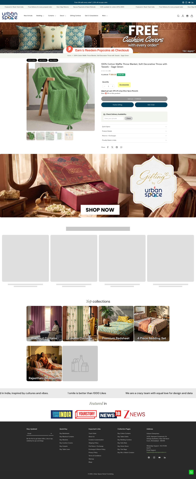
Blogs (90, 462)
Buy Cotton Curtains (124, 433)
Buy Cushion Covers (66, 443)
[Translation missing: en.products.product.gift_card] (187, 16)
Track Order (92, 433)
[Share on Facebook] (108, 147)
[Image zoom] (61, 97)
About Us (92, 436)
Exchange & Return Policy (97, 449)
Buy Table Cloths (123, 436)
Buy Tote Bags (122, 449)
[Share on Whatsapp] (121, 147)
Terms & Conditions (95, 455)
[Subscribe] (51, 434)
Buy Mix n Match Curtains (126, 452)
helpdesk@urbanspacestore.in (156, 452)
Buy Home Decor (123, 446)
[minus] (104, 86)
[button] (134, 98)
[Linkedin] (192, 2)
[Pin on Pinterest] (117, 147)
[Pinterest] (183, 2)
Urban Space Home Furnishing (103, 474)
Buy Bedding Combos (125, 440)
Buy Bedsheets (64, 433)
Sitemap (91, 459)
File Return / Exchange (96, 446)
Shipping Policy (93, 443)
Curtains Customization (96, 440)
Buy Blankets (64, 440)
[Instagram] (186, 2)
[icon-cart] (191, 16)
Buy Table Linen (65, 449)
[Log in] (182, 16)
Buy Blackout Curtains (67, 436)
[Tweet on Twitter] (112, 147)
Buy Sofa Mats (122, 443)
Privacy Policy (93, 452)
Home (69, 55)
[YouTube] (189, 2)
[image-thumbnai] (31, 136)
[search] (178, 16)
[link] (80, 365)
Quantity (105, 82)
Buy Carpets (64, 446)
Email (29, 433)
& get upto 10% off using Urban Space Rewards (119, 91)
